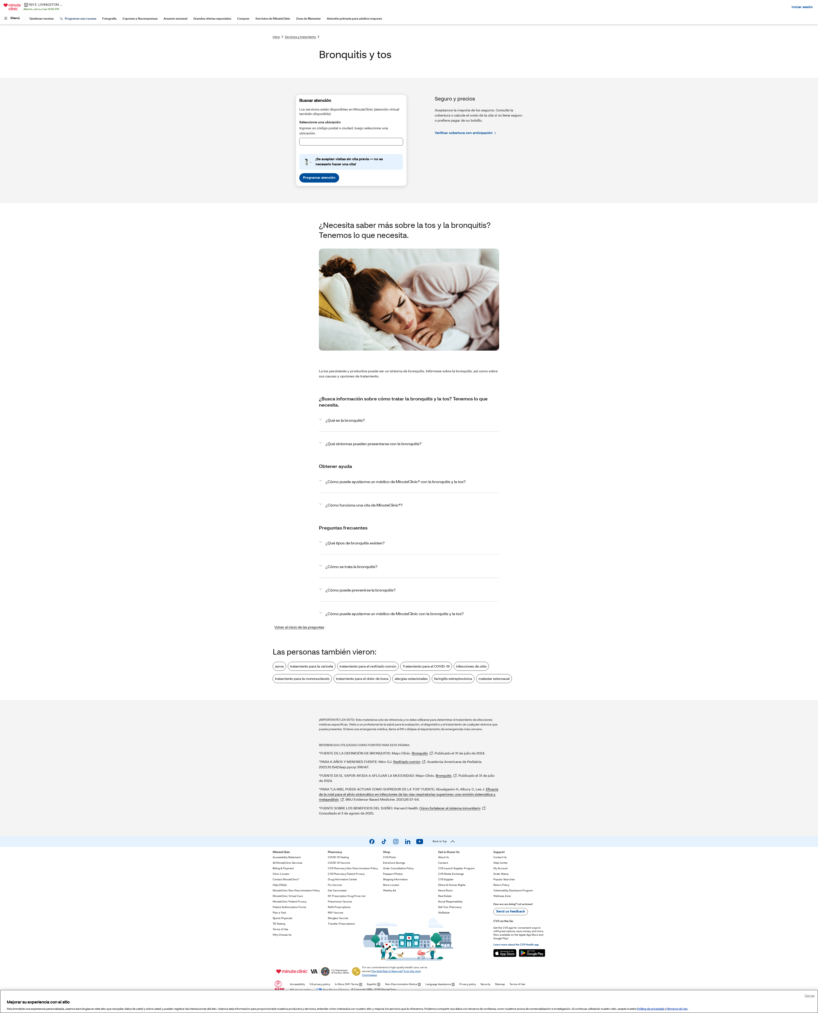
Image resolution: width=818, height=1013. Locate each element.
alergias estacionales (411, 678)
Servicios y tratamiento (300, 37)
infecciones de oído (471, 666)
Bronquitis (420, 753)
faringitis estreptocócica (453, 678)
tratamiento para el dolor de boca (362, 678)
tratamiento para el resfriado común (368, 666)
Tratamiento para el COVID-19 (426, 666)
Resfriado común (406, 761)
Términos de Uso (677, 1008)
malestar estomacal (494, 678)
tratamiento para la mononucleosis (302, 678)
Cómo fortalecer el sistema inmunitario (449, 808)
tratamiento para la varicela (311, 666)
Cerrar (810, 995)
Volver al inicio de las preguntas (299, 627)
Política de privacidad (650, 1008)
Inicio (276, 37)
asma (279, 666)
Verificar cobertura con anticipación (464, 132)
